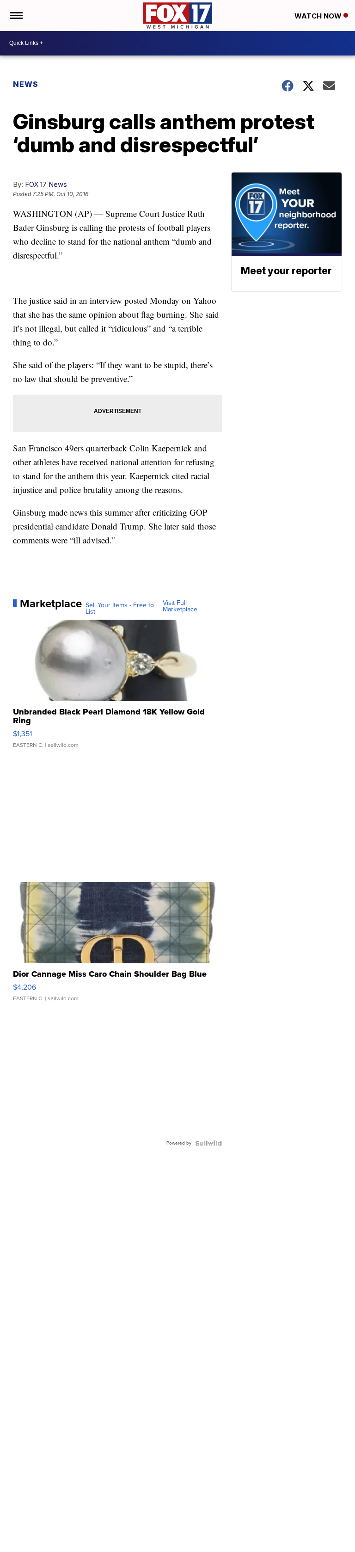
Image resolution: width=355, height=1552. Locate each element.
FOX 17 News (46, 184)
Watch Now (318, 16)
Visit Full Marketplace (180, 606)
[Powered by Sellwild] (208, 1143)
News (25, 84)
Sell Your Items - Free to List (120, 608)
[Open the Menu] (15, 15)
